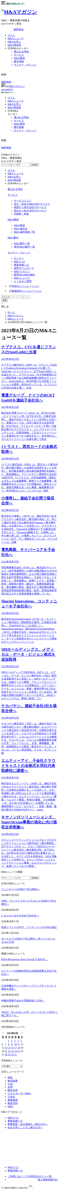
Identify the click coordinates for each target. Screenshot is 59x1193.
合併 (10, 1087)
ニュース (16, 101)
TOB (10, 1084)
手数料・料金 (21, 213)
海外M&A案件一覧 (24, 246)
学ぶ (14, 104)
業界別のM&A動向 (24, 274)
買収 (10, 1077)
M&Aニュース (16, 38)
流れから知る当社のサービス (30, 210)
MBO (10, 1106)
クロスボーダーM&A (19, 1093)
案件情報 (19, 61)
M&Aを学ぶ (14, 41)
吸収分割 (13, 1103)
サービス (19, 55)
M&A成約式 (20, 228)
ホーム (11, 312)
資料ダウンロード (24, 268)
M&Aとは (19, 261)
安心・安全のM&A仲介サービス (32, 204)
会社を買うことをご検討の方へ (25, 1127)
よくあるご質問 (22, 281)
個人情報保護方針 (48, 1179)
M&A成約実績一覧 (24, 232)
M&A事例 (19, 58)
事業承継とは (21, 265)
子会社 (11, 1096)
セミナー (19, 258)
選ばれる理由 (21, 51)
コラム (11, 35)
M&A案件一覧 (22, 243)
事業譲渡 (13, 1100)
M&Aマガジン (22, 271)
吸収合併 (13, 1090)
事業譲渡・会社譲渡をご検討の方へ (28, 1124)
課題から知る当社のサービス (30, 207)
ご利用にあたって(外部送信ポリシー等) (30, 1176)
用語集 (14, 107)
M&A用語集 (14, 45)
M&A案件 (13, 237)
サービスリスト (22, 200)
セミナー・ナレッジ (25, 64)
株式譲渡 (13, 1080)
